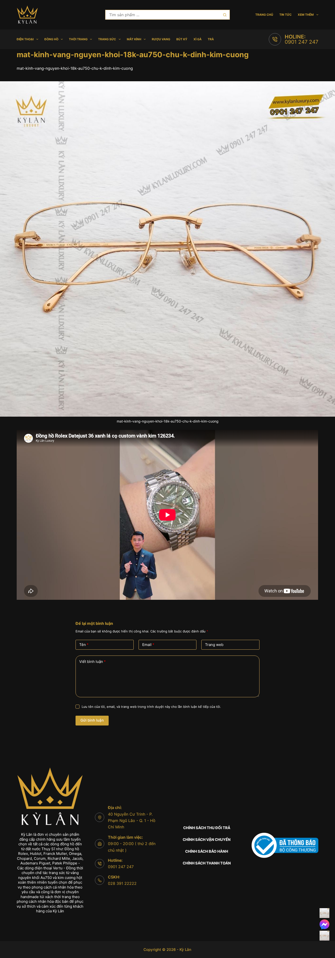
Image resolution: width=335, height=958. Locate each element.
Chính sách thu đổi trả (206, 827)
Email (148, 644)
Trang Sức (107, 39)
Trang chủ (264, 14)
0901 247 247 (301, 42)
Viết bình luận (92, 661)
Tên (84, 644)
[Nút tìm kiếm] (225, 15)
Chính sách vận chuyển (207, 839)
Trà (211, 39)
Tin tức (285, 14)
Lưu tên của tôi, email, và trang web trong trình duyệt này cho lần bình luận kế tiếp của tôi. (151, 707)
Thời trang (78, 39)
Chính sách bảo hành (206, 851)
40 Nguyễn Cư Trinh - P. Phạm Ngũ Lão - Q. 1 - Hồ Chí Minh (131, 821)
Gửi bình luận (92, 720)
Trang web (214, 644)
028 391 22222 (122, 883)
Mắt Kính (134, 39)
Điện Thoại (25, 39)
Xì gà (197, 39)
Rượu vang (161, 39)
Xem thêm (306, 14)
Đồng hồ (51, 39)
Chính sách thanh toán (207, 863)
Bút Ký (181, 39)
